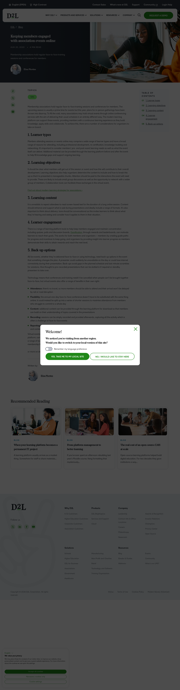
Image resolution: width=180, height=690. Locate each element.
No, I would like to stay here (112, 357)
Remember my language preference (70, 349)
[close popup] (135, 329)
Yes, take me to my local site (67, 357)
